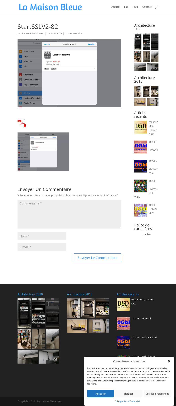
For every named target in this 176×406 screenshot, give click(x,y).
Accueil (115, 7)
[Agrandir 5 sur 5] (154, 102)
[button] (169, 361)
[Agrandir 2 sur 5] (145, 90)
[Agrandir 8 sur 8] (154, 67)
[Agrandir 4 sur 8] (137, 55)
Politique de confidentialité (127, 401)
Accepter (101, 393)
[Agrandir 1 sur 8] (137, 38)
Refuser (128, 393)
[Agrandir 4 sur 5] (141, 102)
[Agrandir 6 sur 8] (154, 55)
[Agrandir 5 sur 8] (145, 55)
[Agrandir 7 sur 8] (141, 67)
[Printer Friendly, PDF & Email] (22, 125)
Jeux (135, 7)
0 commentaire (73, 33)
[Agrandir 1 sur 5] (137, 90)
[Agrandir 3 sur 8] (154, 38)
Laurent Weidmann (33, 33)
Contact (147, 7)
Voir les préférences (157, 393)
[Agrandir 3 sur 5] (154, 90)
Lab (126, 7)
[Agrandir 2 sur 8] (145, 38)
